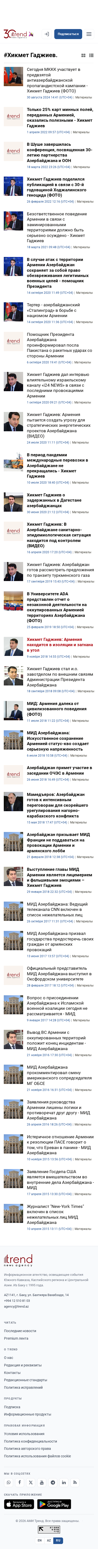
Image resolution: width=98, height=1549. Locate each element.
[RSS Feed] (74, 1482)
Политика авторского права (27, 1449)
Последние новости (20, 1331)
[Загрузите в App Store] (19, 1504)
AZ (49, 1540)
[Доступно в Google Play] (54, 1504)
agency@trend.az (16, 1306)
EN (40, 1540)
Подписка (12, 1407)
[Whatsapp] (8, 1482)
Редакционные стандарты (25, 1380)
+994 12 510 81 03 (17, 1301)
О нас (8, 1358)
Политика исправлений (23, 1387)
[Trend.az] (19, 34)
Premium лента (16, 1338)
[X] (30, 1482)
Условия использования (24, 1434)
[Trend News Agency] (18, 1260)
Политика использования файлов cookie (37, 1456)
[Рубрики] (89, 34)
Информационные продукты (27, 1414)
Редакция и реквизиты (23, 1365)
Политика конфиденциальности (30, 1441)
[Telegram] (52, 1482)
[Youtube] (41, 1482)
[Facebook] (19, 1482)
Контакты (12, 1373)
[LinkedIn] (63, 1482)
